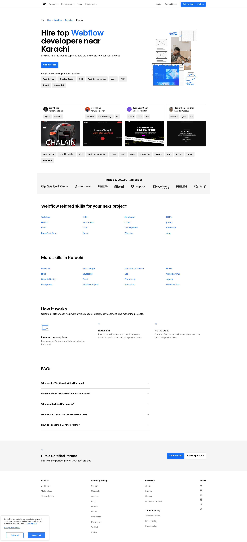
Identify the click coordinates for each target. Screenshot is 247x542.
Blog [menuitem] (93, 501)
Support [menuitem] (94, 486)
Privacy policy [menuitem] (151, 521)
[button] (54, 4)
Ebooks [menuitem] (94, 506)
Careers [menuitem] (148, 491)
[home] (44, 4)
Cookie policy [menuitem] (151, 526)
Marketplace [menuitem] (46, 491)
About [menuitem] (147, 486)
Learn (80, 4)
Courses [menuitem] (95, 496)
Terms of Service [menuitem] (152, 516)
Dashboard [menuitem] (46, 486)
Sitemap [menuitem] (148, 496)
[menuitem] (201, 485)
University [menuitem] (95, 491)
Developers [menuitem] (96, 522)
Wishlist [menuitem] (94, 527)
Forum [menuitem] (94, 512)
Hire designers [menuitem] (47, 496)
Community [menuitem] (96, 517)
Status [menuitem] (94, 532)
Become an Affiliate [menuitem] (153, 501)
